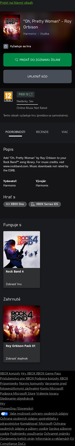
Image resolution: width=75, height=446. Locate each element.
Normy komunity (31, 383)
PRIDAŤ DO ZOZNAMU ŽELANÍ (40, 60)
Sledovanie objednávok (17, 398)
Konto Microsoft (51, 388)
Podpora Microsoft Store (17, 393)
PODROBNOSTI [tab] (15, 132)
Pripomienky (9, 383)
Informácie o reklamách (52, 438)
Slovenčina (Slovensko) (16, 408)
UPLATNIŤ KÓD (38, 76)
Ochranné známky (57, 433)
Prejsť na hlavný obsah (16, 2)
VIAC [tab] (65, 132)
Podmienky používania (26, 433)
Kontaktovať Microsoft (36, 423)
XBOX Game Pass (48, 373)
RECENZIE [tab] (42, 132)
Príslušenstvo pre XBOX (17, 378)
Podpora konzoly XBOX (51, 378)
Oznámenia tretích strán (17, 438)
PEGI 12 (23, 94)
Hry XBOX (28, 373)
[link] (21, 259)
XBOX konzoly (10, 373)
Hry (2, 403)
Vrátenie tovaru (47, 393)
